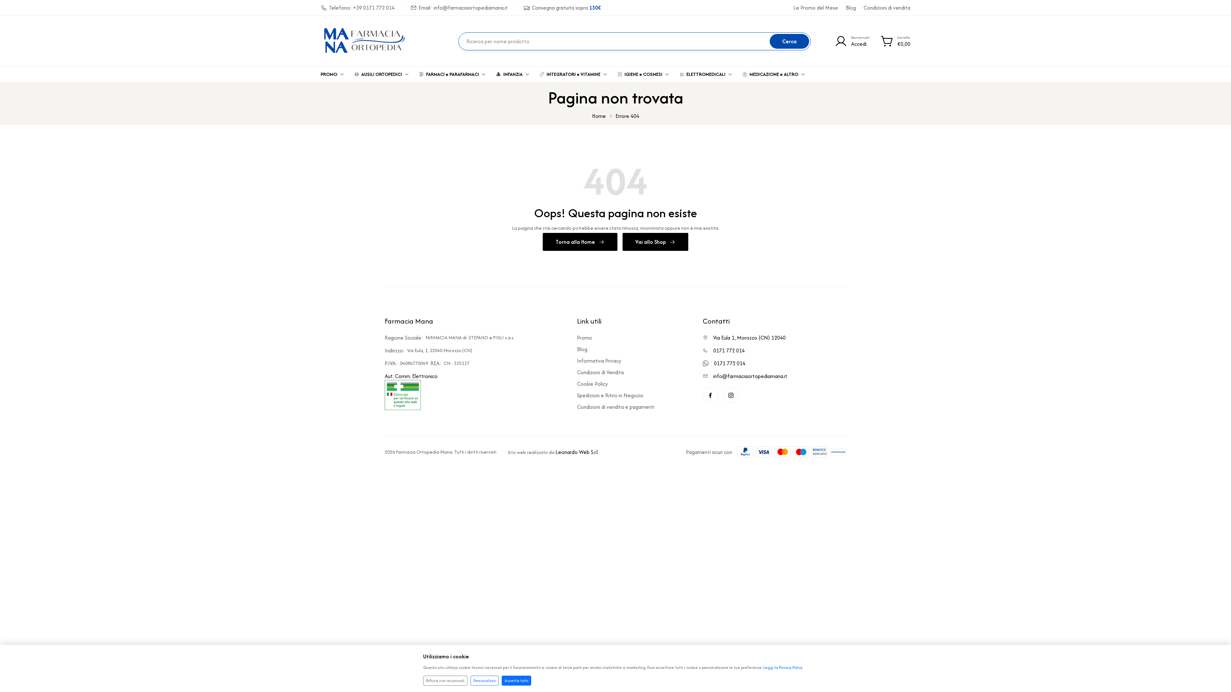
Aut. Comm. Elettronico (411, 376)
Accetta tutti (516, 681)
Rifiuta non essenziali (445, 681)
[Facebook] (710, 395)
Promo (584, 338)
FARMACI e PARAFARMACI (452, 74)
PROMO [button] (329, 74)
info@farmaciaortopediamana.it (750, 376)
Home (599, 116)
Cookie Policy (592, 384)
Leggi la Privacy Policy (782, 667)
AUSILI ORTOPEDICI (381, 74)
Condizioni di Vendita (600, 372)
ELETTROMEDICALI (705, 74)
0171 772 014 (729, 350)
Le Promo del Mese (815, 8)
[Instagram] (731, 395)
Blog (851, 8)
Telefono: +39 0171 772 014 (362, 8)
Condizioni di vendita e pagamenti (615, 407)
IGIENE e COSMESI (643, 74)
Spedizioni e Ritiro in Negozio (610, 395)
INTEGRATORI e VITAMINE (573, 74)
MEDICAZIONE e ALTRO (773, 74)
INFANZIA (513, 74)
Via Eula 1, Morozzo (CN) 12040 (749, 338)
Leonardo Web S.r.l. (577, 452)
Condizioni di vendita (887, 8)
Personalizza (484, 681)
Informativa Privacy (599, 361)
